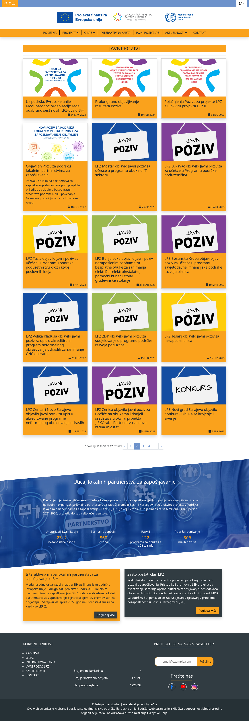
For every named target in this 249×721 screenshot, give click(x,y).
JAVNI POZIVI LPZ (147, 33)
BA (240, 3)
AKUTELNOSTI (35, 671)
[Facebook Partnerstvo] (171, 686)
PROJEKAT (32, 653)
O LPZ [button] (88, 33)
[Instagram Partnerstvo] (194, 686)
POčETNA (50, 33)
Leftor (153, 704)
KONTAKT (199, 33)
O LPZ (30, 658)
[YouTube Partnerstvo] (183, 686)
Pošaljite (205, 662)
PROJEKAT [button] (69, 33)
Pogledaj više (106, 615)
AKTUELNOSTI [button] (175, 33)
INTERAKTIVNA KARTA (115, 33)
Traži (12, 3)
